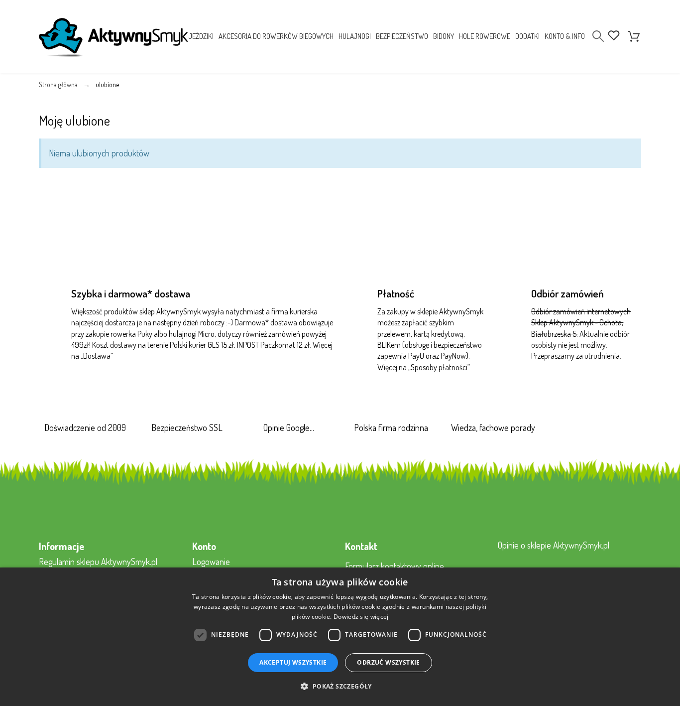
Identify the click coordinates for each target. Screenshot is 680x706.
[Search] (598, 36)
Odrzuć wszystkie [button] (388, 662)
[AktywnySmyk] (113, 37)
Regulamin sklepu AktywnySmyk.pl (98, 561)
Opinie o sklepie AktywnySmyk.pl (553, 545)
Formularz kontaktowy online (394, 566)
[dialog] (340, 636)
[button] (339, 687)
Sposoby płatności (439, 367)
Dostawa (97, 356)
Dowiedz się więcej (361, 616)
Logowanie (211, 561)
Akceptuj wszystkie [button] (293, 662)
